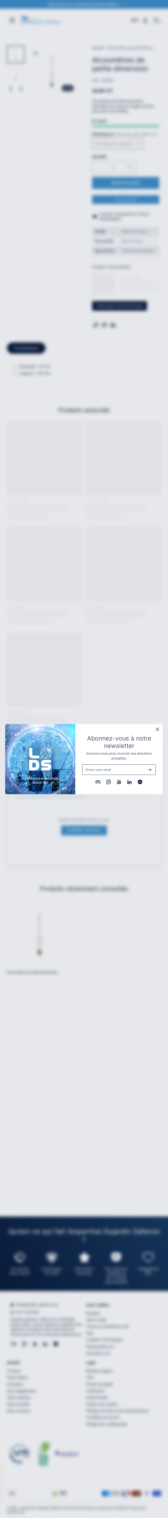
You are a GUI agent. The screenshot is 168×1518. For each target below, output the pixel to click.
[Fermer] (157, 729)
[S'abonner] (150, 769)
